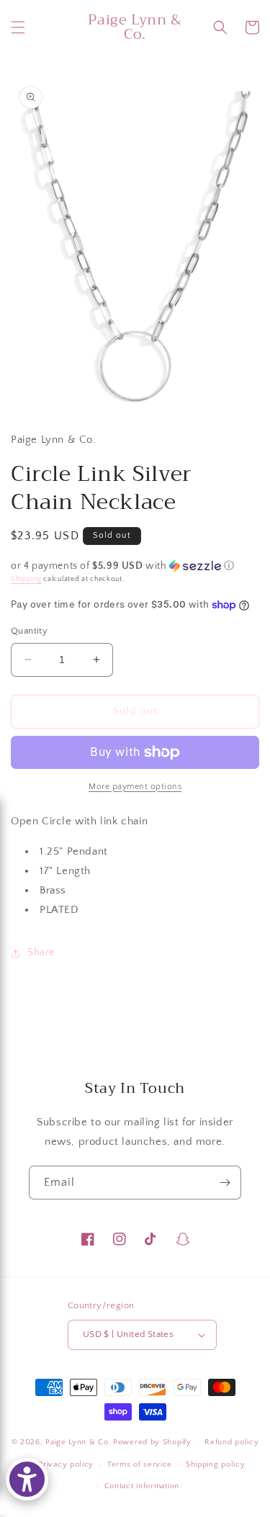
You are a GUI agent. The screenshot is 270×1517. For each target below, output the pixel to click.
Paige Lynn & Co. (78, 1442)
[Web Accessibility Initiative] (27, 1479)
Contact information (141, 1486)
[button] (18, 27)
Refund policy (231, 1442)
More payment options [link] (135, 786)
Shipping (26, 579)
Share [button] (41, 952)
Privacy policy (66, 1464)
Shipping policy (216, 1464)
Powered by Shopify (152, 1442)
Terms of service (139, 1464)
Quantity (29, 631)
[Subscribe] (224, 1182)
